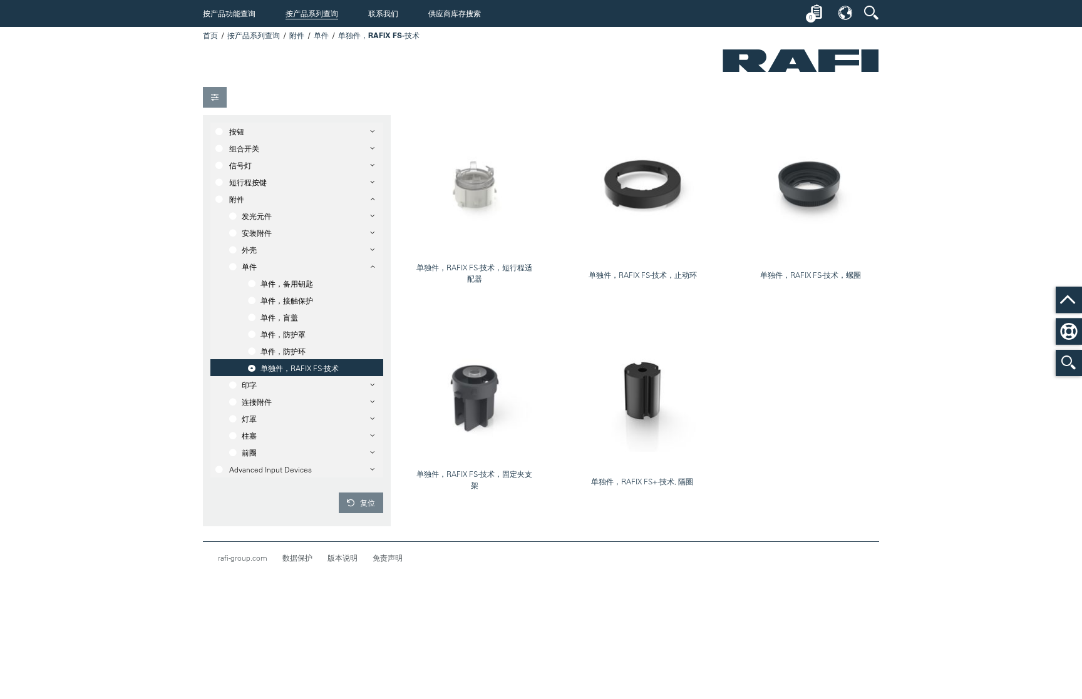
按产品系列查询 (312, 13)
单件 (321, 35)
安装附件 (257, 233)
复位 (366, 502)
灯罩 (249, 419)
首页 (210, 35)
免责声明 (388, 558)
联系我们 (383, 13)
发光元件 (257, 216)
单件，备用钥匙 (286, 283)
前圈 (249, 452)
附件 (296, 35)
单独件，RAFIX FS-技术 (299, 368)
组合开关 (244, 148)
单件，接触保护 (286, 300)
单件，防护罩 (283, 334)
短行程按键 (248, 182)
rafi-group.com (242, 558)
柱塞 (249, 436)
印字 (249, 385)
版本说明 (342, 558)
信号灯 (240, 165)
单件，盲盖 (279, 317)
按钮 (236, 131)
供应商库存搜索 (454, 13)
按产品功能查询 (229, 13)
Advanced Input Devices (270, 469)
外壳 (249, 250)
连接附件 (257, 402)
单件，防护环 (283, 351)
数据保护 (297, 558)
